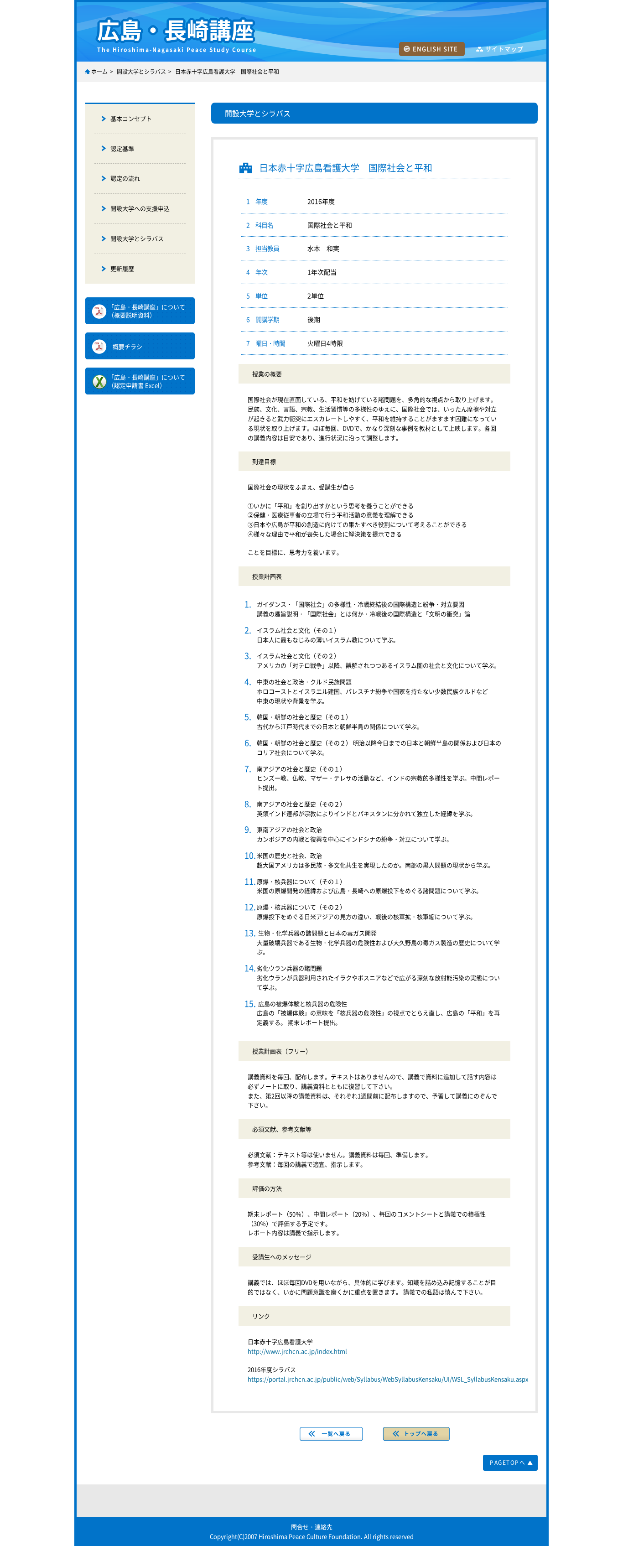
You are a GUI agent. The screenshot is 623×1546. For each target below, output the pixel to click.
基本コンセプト (131, 118)
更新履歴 (122, 268)
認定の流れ (125, 178)
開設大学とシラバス (141, 71)
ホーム (99, 71)
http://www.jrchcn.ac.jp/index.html (297, 1351)
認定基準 (122, 148)
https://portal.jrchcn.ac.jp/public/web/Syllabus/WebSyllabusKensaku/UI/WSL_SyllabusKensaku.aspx (388, 1379)
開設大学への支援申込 (140, 208)
